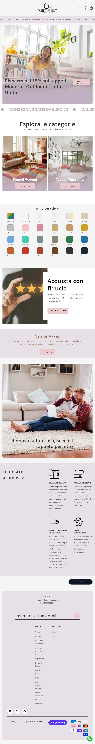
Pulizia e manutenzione (40, 696)
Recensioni (39, 703)
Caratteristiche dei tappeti (39, 685)
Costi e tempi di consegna (39, 651)
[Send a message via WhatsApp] (90, 739)
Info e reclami (38, 672)
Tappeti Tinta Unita (70, 179)
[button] (79, 8)
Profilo (54, 636)
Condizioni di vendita (39, 642)
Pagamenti (39, 659)
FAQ (37, 678)
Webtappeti (21, 722)
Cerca (37, 632)
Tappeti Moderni (25, 179)
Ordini (54, 632)
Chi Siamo (39, 636)
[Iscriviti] (77, 616)
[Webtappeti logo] (47, 8)
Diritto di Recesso (38, 664)
